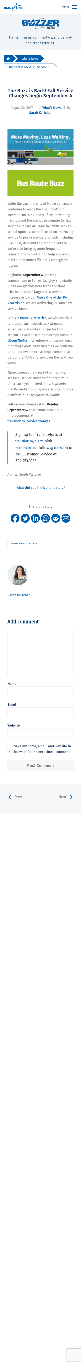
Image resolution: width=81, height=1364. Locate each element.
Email (11, 704)
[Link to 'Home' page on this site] (13, 7)
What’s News (51, 108)
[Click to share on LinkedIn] (35, 518)
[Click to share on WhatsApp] (45, 518)
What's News (30, 58)
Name (11, 684)
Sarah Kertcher (40, 113)
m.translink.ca (26, 448)
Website (13, 725)
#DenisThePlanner (20, 341)
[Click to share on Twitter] (25, 518)
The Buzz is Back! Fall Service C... (30, 67)
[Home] (8, 58)
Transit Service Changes (23, 543)
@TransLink (59, 448)
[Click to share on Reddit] (55, 518)
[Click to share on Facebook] (15, 518)
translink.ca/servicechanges (28, 421)
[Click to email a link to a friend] (65, 518)
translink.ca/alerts (29, 441)
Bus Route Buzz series (30, 318)
